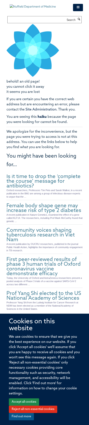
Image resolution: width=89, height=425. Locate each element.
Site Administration (40, 109)
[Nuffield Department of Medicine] (38, 4)
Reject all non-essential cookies (33, 409)
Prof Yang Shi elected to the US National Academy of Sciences (43, 296)
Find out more (21, 416)
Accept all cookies (24, 402)
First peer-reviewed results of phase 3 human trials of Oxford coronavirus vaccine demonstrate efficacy (43, 266)
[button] (78, 7)
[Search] (79, 19)
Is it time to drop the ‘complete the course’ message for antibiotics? (43, 181)
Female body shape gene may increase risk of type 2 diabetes (43, 208)
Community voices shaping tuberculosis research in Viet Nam (40, 235)
